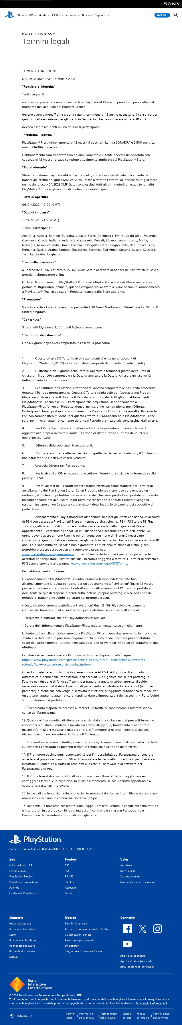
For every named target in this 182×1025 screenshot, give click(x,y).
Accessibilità (128, 871)
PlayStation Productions (23, 882)
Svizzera (22, 1015)
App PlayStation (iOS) (133, 956)
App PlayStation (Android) (136, 961)
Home (13, 849)
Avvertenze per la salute (79, 940)
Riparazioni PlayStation (23, 940)
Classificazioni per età (78, 934)
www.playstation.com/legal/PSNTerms (98, 563)
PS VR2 (69, 876)
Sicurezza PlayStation (22, 929)
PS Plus (56, 15)
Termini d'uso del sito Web (108, 1015)
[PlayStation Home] (9, 15)
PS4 (67, 871)
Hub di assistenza (20, 923)
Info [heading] (12, 859)
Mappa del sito (127, 1015)
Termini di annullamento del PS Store (87, 929)
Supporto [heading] (16, 918)
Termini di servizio (76, 923)
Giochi (42, 15)
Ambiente (126, 865)
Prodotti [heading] (71, 859)
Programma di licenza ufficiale (83, 951)
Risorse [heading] (70, 918)
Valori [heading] (124, 859)
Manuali (14, 957)
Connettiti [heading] (127, 918)
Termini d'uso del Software (161, 1015)
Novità (86, 15)
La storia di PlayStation (23, 893)
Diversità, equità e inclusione (137, 882)
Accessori (71, 15)
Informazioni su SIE (20, 865)
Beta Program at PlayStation (137, 967)
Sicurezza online (130, 876)
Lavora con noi (18, 871)
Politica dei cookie (142, 1015)
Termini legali (29, 849)
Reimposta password (22, 946)
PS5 (31, 15)
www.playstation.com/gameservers (48, 554)
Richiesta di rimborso (22, 951)
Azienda (14, 887)
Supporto (100, 15)
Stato (12, 934)
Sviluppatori (72, 946)
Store (21, 15)
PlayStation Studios (21, 876)
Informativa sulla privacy (86, 1015)
